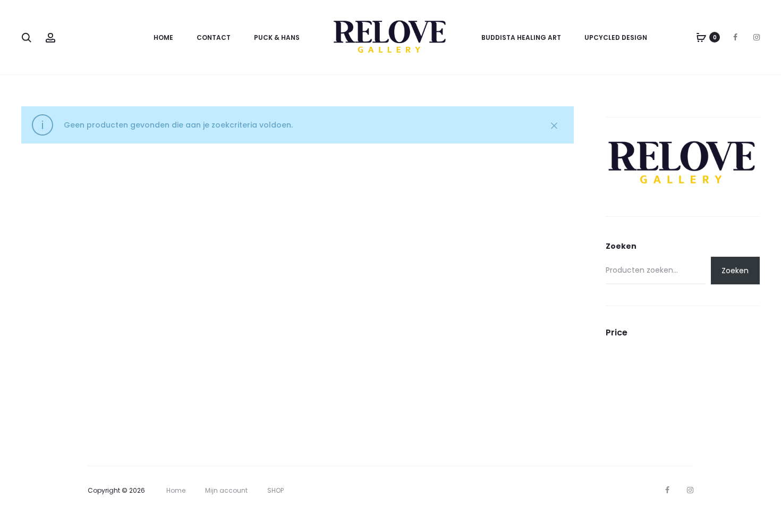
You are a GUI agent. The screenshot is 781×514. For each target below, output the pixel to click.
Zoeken (621, 246)
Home (163, 37)
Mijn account (226, 490)
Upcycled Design (615, 37)
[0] (701, 37)
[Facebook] (735, 37)
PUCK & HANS (277, 37)
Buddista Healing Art (521, 37)
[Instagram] (756, 37)
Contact (214, 37)
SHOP (275, 490)
